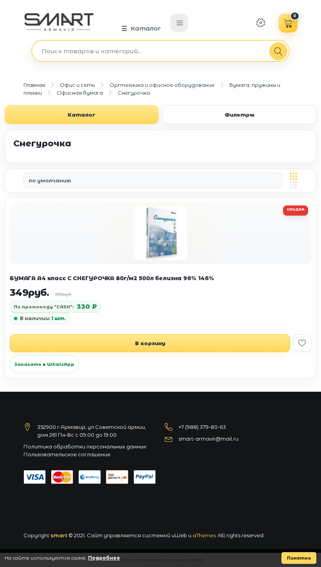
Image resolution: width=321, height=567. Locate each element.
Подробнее (104, 558)
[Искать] (278, 51)
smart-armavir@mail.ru (208, 439)
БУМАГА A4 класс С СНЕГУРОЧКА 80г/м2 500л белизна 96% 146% (112, 278)
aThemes (204, 535)
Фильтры (239, 115)
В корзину (150, 343)
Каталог (146, 28)
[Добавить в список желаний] (302, 342)
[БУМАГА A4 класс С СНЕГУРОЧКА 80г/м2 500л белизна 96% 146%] (160, 233)
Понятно (299, 558)
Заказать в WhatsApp (44, 364)
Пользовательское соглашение (66, 454)
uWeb (179, 535)
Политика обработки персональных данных (84, 446)
